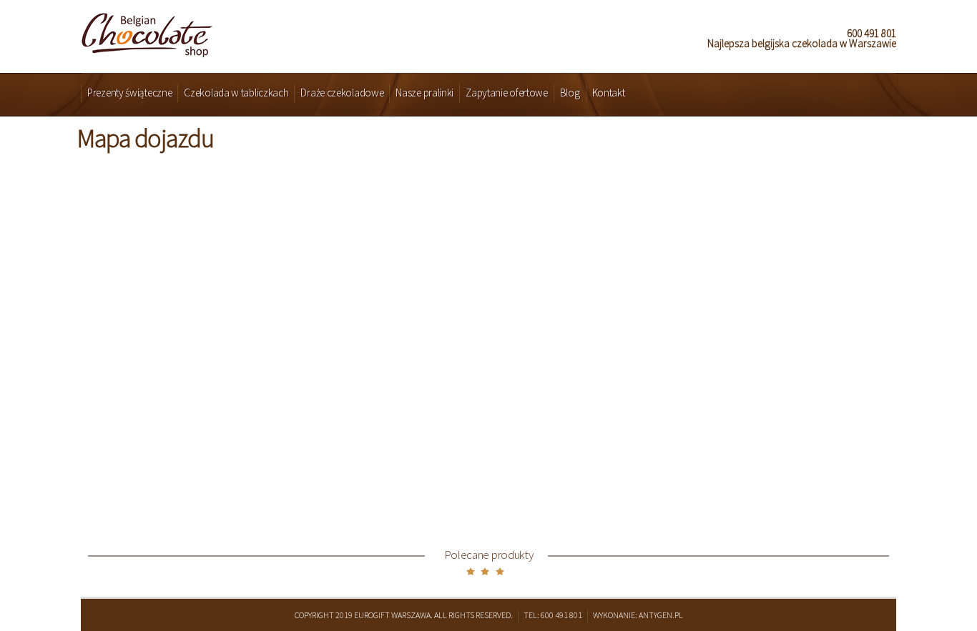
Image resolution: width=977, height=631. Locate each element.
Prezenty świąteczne (129, 92)
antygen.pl (661, 615)
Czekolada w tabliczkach (236, 92)
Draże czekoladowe (341, 92)
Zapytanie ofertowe (507, 92)
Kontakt (608, 92)
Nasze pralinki (424, 92)
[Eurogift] (147, 31)
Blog (570, 92)
